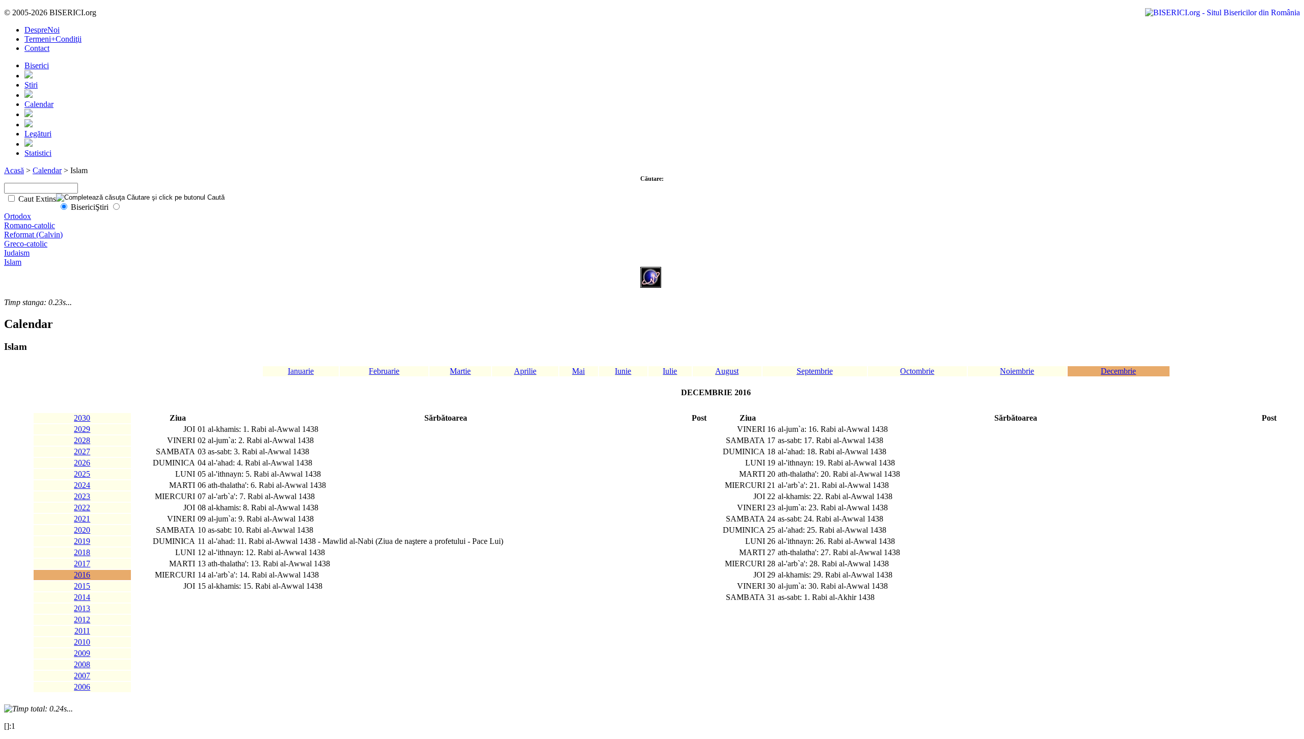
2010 (82, 642)
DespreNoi (42, 29)
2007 (82, 675)
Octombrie (917, 371)
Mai (578, 371)
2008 (82, 664)
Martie (460, 371)
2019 (82, 541)
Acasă (14, 170)
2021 (82, 518)
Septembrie (815, 371)
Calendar (38, 104)
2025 (82, 474)
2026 (82, 462)
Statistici (37, 153)
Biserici (36, 65)
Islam (12, 262)
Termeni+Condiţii (53, 39)
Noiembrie (1017, 371)
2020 (82, 530)
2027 (82, 451)
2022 (82, 507)
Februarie (384, 371)
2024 (82, 485)
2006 (82, 686)
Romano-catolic (29, 225)
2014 (82, 597)
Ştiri (31, 84)
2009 (82, 653)
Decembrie (1118, 371)
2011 (82, 630)
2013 (82, 608)
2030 (82, 418)
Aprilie (525, 371)
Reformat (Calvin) (33, 234)
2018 (82, 552)
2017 (82, 563)
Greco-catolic (25, 243)
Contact (36, 48)
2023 (82, 496)
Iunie (623, 371)
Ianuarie (301, 371)
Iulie (670, 371)
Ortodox (17, 216)
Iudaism (17, 253)
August (727, 371)
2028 (82, 440)
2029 (82, 429)
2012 (82, 619)
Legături (37, 133)
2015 (82, 586)
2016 (82, 574)
